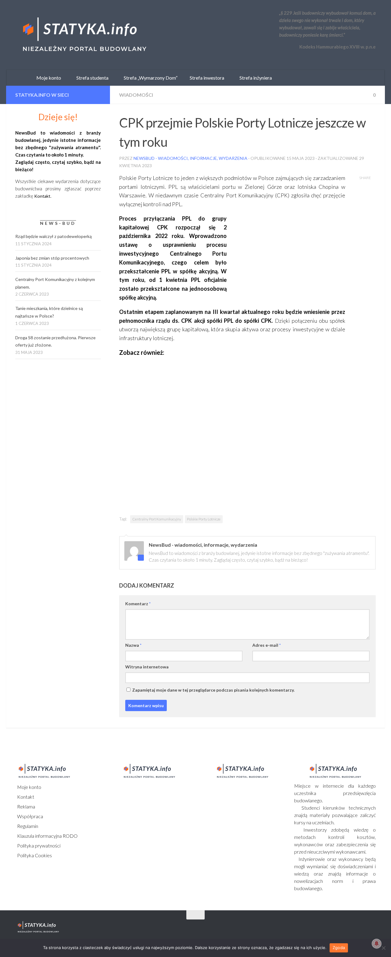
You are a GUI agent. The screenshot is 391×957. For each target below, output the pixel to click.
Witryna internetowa (147, 666)
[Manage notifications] (377, 943)
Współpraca (29, 816)
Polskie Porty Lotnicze (204, 519)
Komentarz (138, 603)
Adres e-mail (266, 645)
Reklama (25, 806)
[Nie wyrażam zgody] (383, 948)
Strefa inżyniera (254, 78)
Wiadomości (136, 95)
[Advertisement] (291, 257)
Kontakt (25, 797)
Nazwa (133, 645)
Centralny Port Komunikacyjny (156, 519)
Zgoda (339, 947)
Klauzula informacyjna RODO (47, 836)
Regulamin (27, 826)
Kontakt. (42, 196)
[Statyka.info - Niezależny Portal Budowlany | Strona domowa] (84, 35)
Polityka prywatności (38, 845)
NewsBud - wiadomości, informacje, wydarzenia (190, 158)
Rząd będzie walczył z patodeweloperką (53, 236)
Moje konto (28, 787)
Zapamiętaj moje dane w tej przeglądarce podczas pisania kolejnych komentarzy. (213, 690)
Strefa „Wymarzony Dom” (149, 78)
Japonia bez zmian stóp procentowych (52, 258)
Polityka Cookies (34, 855)
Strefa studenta (91, 78)
